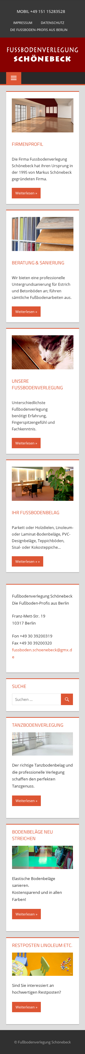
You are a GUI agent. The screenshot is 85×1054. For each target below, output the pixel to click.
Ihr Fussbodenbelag (35, 512)
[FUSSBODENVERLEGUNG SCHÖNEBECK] (42, 55)
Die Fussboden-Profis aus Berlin (39, 29)
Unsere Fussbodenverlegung (37, 384)
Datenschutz (52, 22)
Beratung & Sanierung (38, 262)
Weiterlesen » (26, 561)
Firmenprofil (27, 144)
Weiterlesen (24, 193)
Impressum (22, 22)
